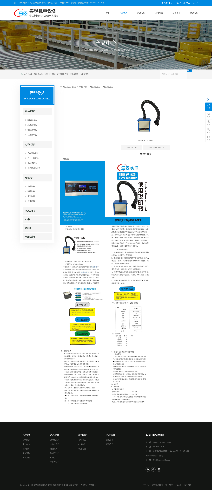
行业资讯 (82, 444)
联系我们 (110, 435)
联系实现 (194, 13)
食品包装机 (32, 163)
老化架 (28, 228)
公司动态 (82, 440)
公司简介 (26, 440)
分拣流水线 (32, 135)
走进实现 (141, 13)
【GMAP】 (188, 485)
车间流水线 (32, 120)
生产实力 (26, 444)
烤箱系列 (29, 178)
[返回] (151, 141)
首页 (108, 13)
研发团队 (26, 449)
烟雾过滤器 (30, 236)
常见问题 (82, 449)
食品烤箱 (31, 186)
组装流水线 (38, 74)
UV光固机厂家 (62, 74)
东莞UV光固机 (49, 74)
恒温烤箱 (31, 196)
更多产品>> (55, 462)
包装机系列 (84, 74)
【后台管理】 (169, 485)
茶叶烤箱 (31, 191)
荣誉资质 (26, 453)
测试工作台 (30, 211)
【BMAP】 (179, 485)
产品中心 (123, 13)
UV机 (27, 219)
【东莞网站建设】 (157, 485)
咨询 (208, 108)
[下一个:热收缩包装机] (156, 147)
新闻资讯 (176, 13)
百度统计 (84, 485)
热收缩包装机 (33, 153)
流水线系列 (74, 74)
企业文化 (26, 458)
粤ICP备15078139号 (71, 485)
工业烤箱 (31, 201)
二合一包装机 (33, 158)
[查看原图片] (143, 141)
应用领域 (159, 13)
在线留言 (109, 440)
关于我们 (27, 435)
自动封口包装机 (33, 168)
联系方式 (109, 444)
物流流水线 (32, 130)
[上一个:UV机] (131, 147)
